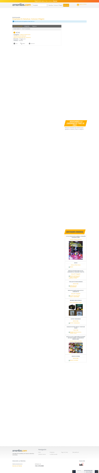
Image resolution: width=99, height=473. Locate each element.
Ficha (16, 43)
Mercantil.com (76, 452)
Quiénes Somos (42, 454)
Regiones (34, 26)
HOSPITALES (27, 34)
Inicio (39, 452)
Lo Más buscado (53, 454)
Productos (52, 452)
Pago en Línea (64, 452)
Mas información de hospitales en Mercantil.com (24, 21)
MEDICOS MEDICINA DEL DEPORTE (22, 37)
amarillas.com (21, 4)
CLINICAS (21, 34)
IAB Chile (81, 464)
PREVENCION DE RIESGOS (19, 36)
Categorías (26, 26)
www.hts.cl (33, 43)
